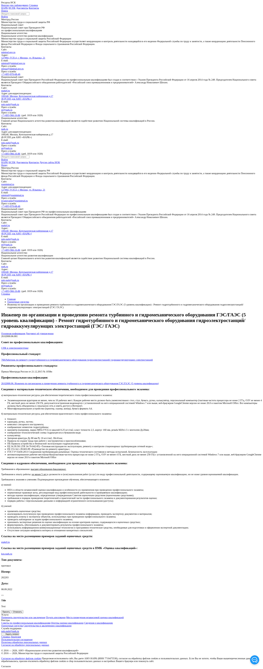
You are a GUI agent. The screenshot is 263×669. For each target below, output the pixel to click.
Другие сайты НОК (50, 162)
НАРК (4, 8)
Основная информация (13, 333)
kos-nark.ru (6, 554)
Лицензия (16, 637)
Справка (33, 5)
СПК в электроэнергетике (14, 348)
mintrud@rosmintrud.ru (12, 195)
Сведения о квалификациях (98, 623)
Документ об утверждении (40, 333)
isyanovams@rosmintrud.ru (14, 200)
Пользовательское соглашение (17, 639)
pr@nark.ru (6, 110)
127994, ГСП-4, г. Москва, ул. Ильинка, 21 (23, 57)
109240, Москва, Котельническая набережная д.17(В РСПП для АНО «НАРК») (27, 97)
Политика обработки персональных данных (24, 642)
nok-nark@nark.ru (10, 104)
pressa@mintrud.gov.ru (12, 68)
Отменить (17, 612)
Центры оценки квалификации (67, 623)
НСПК (12, 8)
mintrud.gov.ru (8, 52)
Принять (6, 612)
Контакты (34, 8)
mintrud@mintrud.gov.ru (13, 63)
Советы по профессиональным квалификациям (26, 623)
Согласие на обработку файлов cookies (21, 658)
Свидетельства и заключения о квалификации (48, 625)
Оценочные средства (18, 302)
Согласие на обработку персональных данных (25, 645)
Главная (11, 299)
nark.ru (4, 129)
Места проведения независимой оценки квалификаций (95, 617)
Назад (4, 165)
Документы (22, 8)
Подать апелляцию (56, 617)
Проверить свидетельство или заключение (23, 617)
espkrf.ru (5, 542)
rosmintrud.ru (7, 184)
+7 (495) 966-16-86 (10, 115)
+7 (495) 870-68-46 (10, 74)
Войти (4, 16)
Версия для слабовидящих (14, 5)
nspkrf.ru (5, 90)
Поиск (4, 10)
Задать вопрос (12, 634)
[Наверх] (2, 595)
